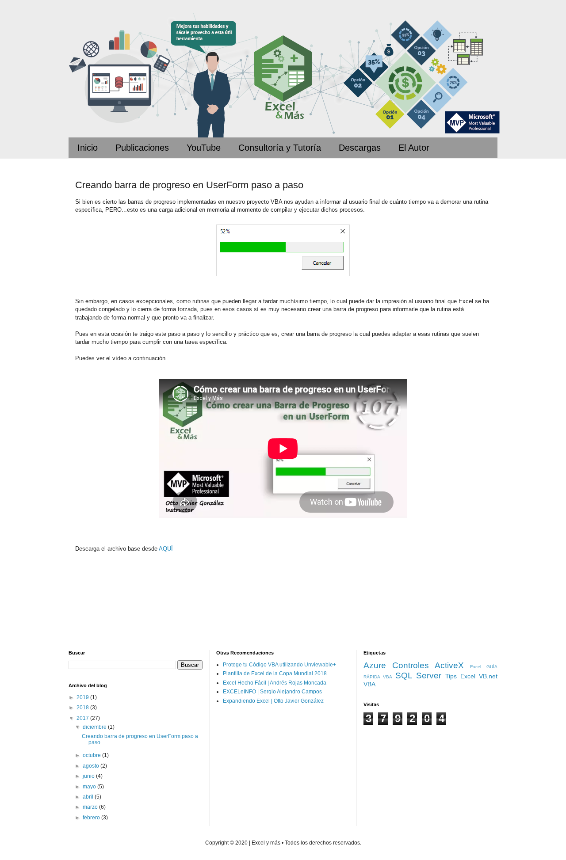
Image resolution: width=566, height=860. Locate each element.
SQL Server (418, 675)
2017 (83, 718)
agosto (91, 766)
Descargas (360, 147)
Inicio (87, 147)
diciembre (95, 727)
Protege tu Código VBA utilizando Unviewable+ (279, 665)
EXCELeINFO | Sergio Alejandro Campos (272, 692)
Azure (374, 665)
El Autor (413, 147)
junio (89, 776)
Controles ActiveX (428, 665)
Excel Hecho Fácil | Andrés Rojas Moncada (274, 683)
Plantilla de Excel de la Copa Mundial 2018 (275, 673)
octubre (92, 755)
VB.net (488, 676)
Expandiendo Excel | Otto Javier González (273, 701)
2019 (83, 697)
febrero (92, 817)
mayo (90, 787)
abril (89, 797)
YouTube (204, 147)
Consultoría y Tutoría (279, 147)
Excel (475, 666)
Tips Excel (460, 676)
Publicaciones (142, 147)
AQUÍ (166, 548)
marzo (91, 807)
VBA (369, 684)
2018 (83, 707)
